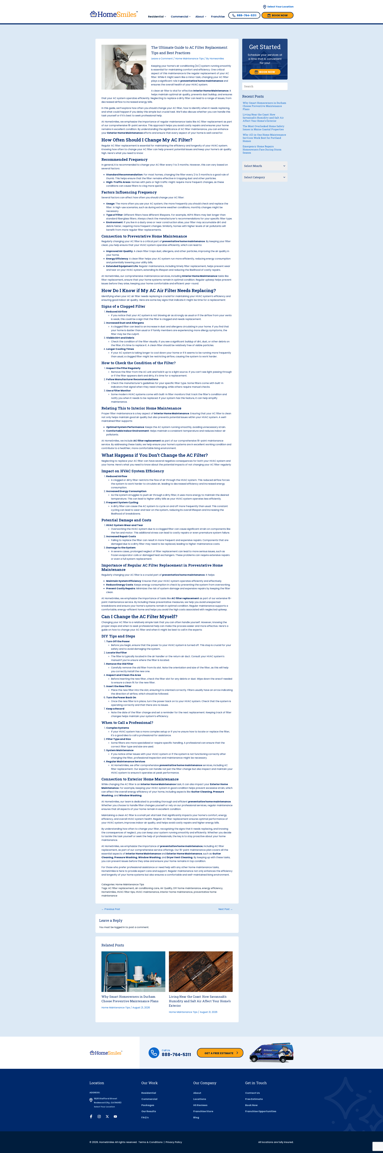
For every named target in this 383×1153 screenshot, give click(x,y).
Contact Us (252, 1093)
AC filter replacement (121, 888)
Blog (196, 1117)
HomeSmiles (112, 846)
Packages (147, 1105)
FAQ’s (145, 1117)
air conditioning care (147, 888)
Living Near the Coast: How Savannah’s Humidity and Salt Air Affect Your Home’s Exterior (200, 1001)
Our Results (148, 1111)
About (199, 16)
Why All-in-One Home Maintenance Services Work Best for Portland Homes (264, 138)
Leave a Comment (162, 58)
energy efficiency (212, 888)
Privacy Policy (174, 1142)
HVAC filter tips (126, 892)
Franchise (218, 16)
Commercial (179, 16)
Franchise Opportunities (260, 1111)
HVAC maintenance (147, 892)
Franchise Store (203, 1111)
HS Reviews (200, 1105)
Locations (199, 1099)
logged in (119, 927)
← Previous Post (110, 909)
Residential (148, 1093)
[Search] (285, 86)
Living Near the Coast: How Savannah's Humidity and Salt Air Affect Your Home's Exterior (263, 117)
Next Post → (225, 909)
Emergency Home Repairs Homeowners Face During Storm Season (262, 149)
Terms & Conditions (150, 1142)
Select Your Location (280, 6)
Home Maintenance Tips (189, 58)
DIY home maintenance (187, 888)
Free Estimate (254, 1099)
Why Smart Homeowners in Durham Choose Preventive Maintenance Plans (264, 106)
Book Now (251, 1105)
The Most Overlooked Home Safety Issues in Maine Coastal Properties (263, 128)
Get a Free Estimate (219, 1053)
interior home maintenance (176, 892)
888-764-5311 (176, 1055)
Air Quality (166, 888)
